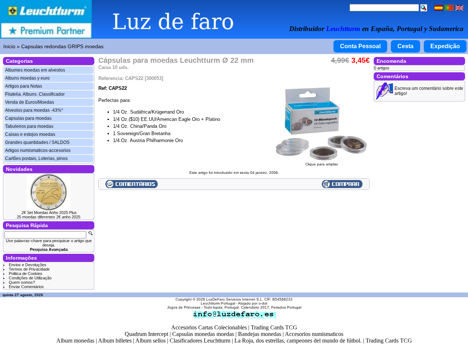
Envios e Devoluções (27, 265)
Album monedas (75, 340)
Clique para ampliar (321, 164)
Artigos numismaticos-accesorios (38, 150)
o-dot (262, 303)
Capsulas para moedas (28, 118)
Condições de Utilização (30, 278)
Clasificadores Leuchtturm (200, 340)
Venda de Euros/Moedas (29, 102)
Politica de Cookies (25, 273)
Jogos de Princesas (183, 307)
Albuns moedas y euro (27, 78)
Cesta (405, 46)
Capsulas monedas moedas (203, 334)
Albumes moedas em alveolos (35, 70)
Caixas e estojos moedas (30, 134)
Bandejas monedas (259, 334)
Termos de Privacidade (29, 269)
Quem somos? (22, 282)
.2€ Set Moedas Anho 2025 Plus (48, 212)
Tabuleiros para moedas (29, 126)
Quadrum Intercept (146, 334)
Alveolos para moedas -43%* (34, 110)
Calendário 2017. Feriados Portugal (271, 307)
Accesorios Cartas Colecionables (209, 327)
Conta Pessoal (360, 46)
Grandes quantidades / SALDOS (37, 142)
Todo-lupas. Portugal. (222, 307)
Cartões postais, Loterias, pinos (36, 158)
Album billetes (115, 340)
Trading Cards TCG (274, 327)
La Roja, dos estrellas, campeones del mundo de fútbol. (298, 340)
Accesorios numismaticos (314, 334)
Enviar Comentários (26, 286)
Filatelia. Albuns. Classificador (35, 94)
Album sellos (150, 340)
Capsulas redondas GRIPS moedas (62, 46)
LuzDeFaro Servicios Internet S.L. (234, 299)
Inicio (9, 46)
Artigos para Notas (23, 86)
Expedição (445, 46)
